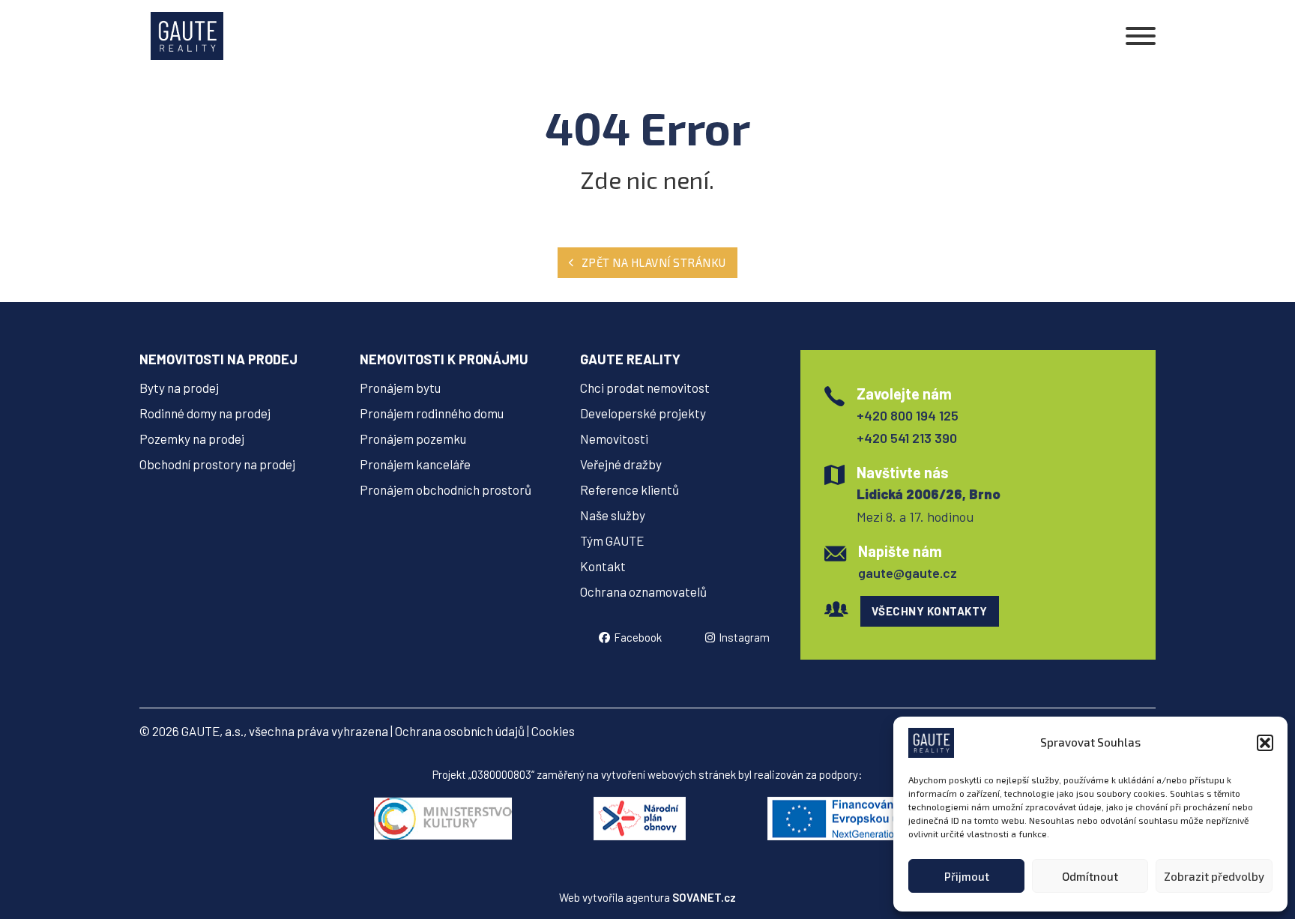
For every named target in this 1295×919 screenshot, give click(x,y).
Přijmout (966, 876)
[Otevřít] (1141, 36)
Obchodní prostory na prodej (217, 464)
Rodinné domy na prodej (205, 413)
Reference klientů (629, 489)
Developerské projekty (643, 413)
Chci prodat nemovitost (645, 387)
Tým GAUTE (612, 540)
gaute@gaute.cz (907, 572)
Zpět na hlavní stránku (654, 262)
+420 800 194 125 (908, 415)
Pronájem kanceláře (415, 464)
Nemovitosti (614, 438)
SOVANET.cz (704, 897)
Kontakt (603, 565)
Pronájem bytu (400, 387)
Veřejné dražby (621, 464)
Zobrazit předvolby (1214, 876)
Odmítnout (1090, 876)
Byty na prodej (179, 387)
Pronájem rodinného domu (432, 413)
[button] (1265, 742)
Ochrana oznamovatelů (643, 591)
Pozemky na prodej (191, 438)
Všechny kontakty (930, 611)
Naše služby (612, 514)
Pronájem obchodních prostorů (445, 489)
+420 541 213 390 (907, 438)
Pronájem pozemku (413, 438)
